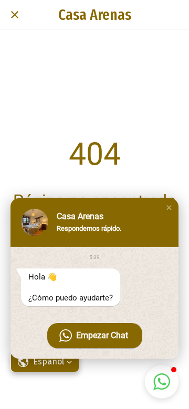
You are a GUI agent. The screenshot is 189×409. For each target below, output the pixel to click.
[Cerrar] (14, 14)
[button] (169, 207)
